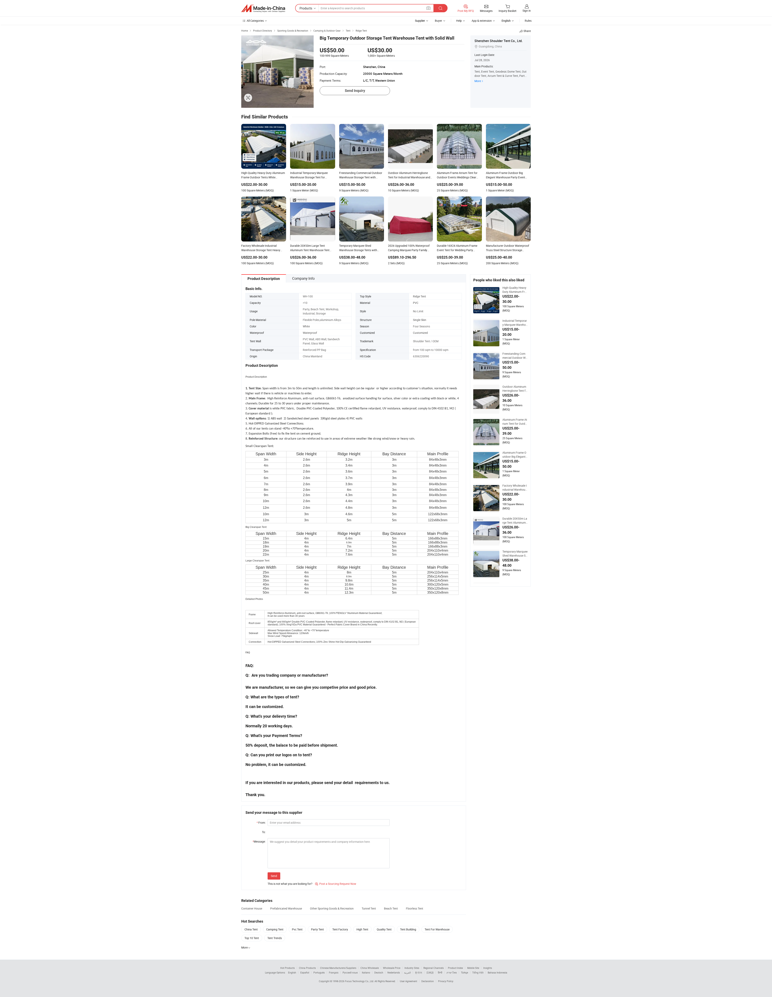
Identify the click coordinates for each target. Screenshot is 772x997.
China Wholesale (369, 967)
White (306, 326)
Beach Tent (391, 908)
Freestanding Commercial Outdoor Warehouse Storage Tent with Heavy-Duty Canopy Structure (514, 356)
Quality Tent (384, 929)
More (477, 81)
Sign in (527, 10)
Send (274, 876)
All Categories (255, 21)
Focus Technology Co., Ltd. (360, 981)
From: (261, 822)
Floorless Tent (414, 908)
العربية (407, 972)
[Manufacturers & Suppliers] (263, 8)
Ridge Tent (419, 296)
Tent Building (408, 929)
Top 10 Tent (251, 938)
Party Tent (317, 929)
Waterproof (310, 333)
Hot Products (287, 967)
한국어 (418, 972)
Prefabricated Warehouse (286, 908)
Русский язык (350, 972)
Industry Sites (411, 967)
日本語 (430, 972)
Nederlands (393, 972)
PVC (415, 303)
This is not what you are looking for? (290, 884)
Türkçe (464, 972)
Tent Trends (274, 938)
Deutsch (378, 972)
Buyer (438, 21)
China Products (307, 967)
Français (333, 972)
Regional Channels (433, 967)
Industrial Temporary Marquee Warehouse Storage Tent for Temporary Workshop (515, 323)
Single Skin (419, 320)
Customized (420, 333)
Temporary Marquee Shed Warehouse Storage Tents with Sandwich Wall (515, 554)
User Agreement (408, 981)
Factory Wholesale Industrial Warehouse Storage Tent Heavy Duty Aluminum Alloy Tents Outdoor (514, 488)
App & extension (482, 21)
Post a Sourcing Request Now (335, 884)
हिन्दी (440, 972)
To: (264, 832)
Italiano (366, 972)
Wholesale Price (391, 967)
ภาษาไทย (452, 972)
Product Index (455, 967)
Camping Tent (274, 929)
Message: (259, 841)
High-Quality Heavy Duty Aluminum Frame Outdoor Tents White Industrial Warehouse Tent (515, 290)
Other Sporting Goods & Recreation (332, 908)
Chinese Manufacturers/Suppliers (338, 967)
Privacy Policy (445, 981)
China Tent (251, 929)
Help (459, 21)
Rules (528, 21)
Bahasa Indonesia (497, 972)
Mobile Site (473, 967)
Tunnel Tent (369, 908)
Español (304, 972)
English (292, 972)
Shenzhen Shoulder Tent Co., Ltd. (498, 41)
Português (319, 972)
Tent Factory (340, 929)
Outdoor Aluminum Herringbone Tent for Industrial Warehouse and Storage (514, 389)
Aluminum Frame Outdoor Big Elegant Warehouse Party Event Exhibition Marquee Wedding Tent (515, 455)
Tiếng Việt (478, 972)
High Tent (362, 929)
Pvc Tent (297, 929)
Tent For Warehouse (437, 929)
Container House (251, 908)
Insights (487, 967)
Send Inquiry (355, 90)
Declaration (427, 981)
